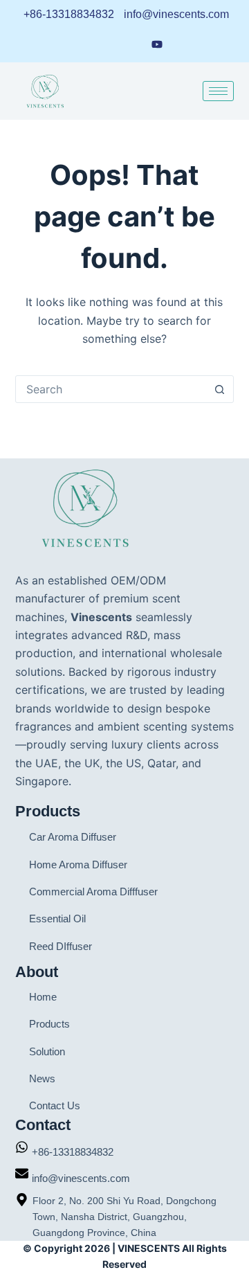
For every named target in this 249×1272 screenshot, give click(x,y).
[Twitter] (184, 43)
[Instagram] (130, 43)
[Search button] (219, 389)
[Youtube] (157, 43)
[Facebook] (104, 43)
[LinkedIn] (79, 43)
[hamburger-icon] (218, 91)
